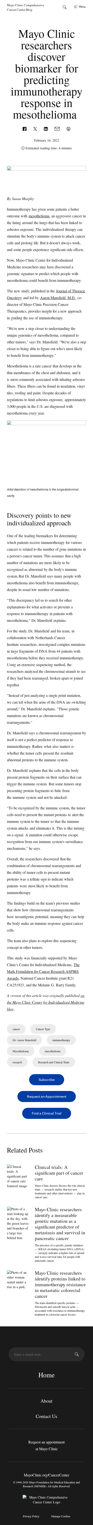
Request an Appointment (46, 1096)
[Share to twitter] (35, 128)
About (46, 1401)
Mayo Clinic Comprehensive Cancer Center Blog (25, 7)
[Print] (68, 128)
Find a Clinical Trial (47, 1113)
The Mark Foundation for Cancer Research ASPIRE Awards (43, 971)
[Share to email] (58, 128)
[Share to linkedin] (46, 128)
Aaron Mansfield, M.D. (58, 297)
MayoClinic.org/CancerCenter (46, 1474)
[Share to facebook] (25, 128)
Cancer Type (43, 1029)
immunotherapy (61, 1040)
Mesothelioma (21, 1051)
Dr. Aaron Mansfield (24, 1040)
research (17, 1062)
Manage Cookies (60, 1516)
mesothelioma (39, 215)
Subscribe (47, 1079)
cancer (16, 1029)
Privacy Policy (31, 1516)
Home (46, 1374)
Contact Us (46, 1416)
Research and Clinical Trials (53, 1062)
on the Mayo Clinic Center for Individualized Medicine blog (45, 1002)
